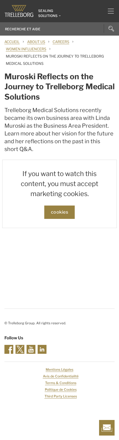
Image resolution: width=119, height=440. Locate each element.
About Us (36, 41)
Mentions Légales (59, 369)
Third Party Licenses (61, 396)
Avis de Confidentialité (61, 376)
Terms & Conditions (60, 383)
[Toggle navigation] (109, 11)
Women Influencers (26, 49)
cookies (59, 212)
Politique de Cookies (61, 389)
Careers (61, 41)
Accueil (12, 41)
